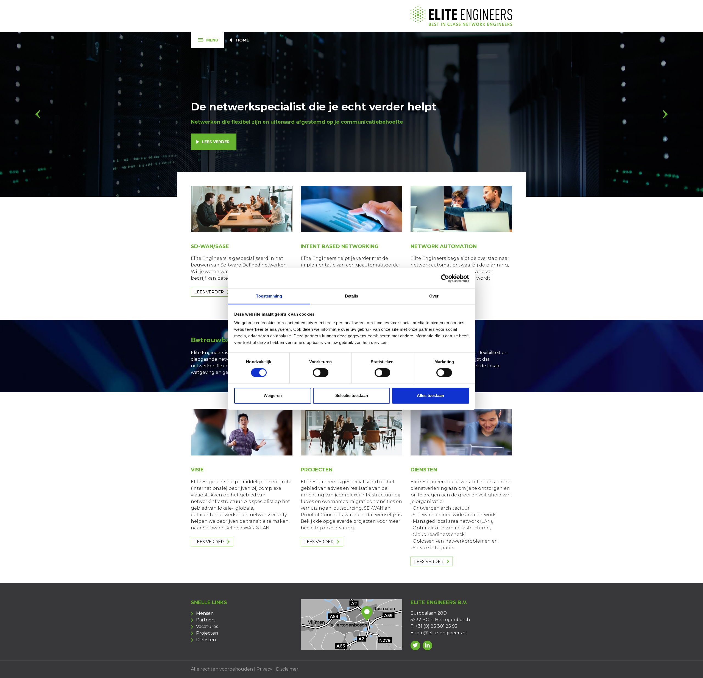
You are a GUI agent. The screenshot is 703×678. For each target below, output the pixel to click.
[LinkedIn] (427, 645)
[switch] (320, 372)
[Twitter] (415, 645)
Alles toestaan (430, 395)
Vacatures (207, 626)
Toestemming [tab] (269, 296)
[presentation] (37, 114)
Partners (205, 620)
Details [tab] (351, 296)
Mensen (205, 613)
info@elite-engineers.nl (441, 632)
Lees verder (216, 141)
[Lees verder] (241, 209)
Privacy (264, 669)
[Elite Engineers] (461, 16)
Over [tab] (434, 296)
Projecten (207, 633)
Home (242, 40)
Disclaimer (287, 669)
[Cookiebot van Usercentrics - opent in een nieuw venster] (445, 278)
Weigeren (273, 395)
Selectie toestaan (351, 395)
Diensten (206, 639)
